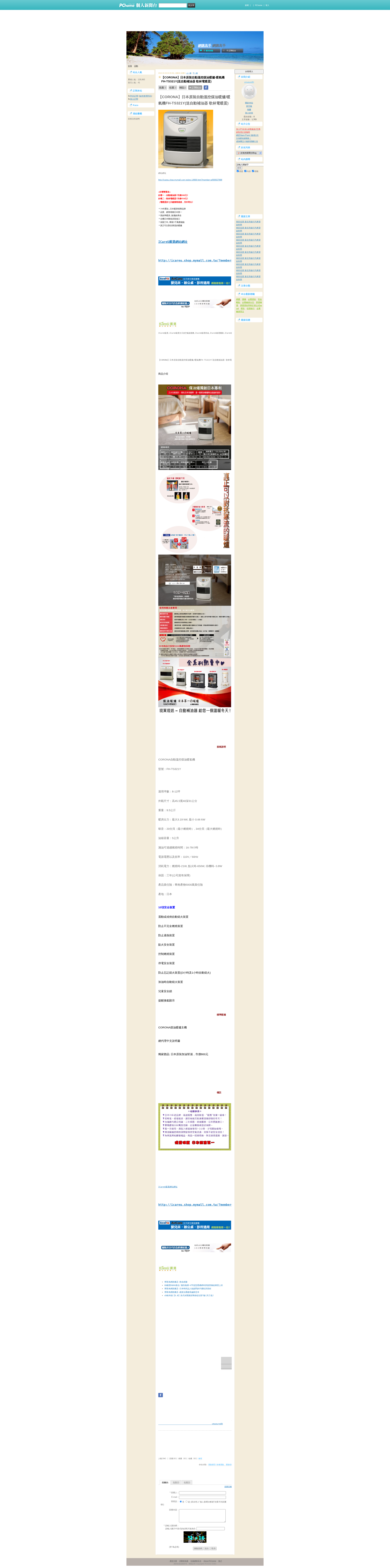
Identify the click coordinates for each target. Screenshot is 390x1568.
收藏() (187, 1482)
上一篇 (188, 73)
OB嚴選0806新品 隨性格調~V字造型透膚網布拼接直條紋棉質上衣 (193, 1285)
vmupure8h (190, 1424)
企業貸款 (252, 299)
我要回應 (228, 1487)
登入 (267, 5)
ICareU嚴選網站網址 (173, 242)
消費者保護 (183, 1561)
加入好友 (249, 113)
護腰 (244, 299)
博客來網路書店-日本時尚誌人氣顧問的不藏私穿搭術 (187, 1288)
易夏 (238, 299)
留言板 (249, 106)
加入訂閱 (134, 99)
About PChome (210, 1561)
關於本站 (249, 103)
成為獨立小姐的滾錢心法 (247, 141)
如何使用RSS (145, 96)
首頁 (130, 66)
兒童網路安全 (195, 1561)
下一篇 (195, 73)
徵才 (220, 1561)
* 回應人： (174, 1492)
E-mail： (175, 1497)
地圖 (249, 109)
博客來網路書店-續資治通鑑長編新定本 (181, 1292)
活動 (136, 66)
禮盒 (243, 308)
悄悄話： (175, 1501)
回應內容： (174, 1510)
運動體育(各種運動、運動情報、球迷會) (224, 1465)
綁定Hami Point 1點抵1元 (247, 135)
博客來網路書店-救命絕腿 (175, 1282)
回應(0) (165, 1482)
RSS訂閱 (134, 96)
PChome (258, 5)
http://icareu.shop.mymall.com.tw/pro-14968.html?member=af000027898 (190, 180)
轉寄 (200, 1458)
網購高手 (204, 45)
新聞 (247, 5)
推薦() (176, 1482)
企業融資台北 (248, 302)
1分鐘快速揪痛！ (243, 138)
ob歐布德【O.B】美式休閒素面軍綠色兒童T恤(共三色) (189, 1295)
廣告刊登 (173, 1561)
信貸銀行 (251, 308)
